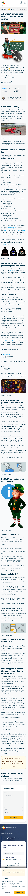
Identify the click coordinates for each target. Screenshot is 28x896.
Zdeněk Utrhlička (5, 88)
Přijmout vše (19, 892)
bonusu (9, 74)
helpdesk (3, 244)
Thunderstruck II (7, 354)
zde (5, 459)
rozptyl (9, 316)
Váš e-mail (5, 850)
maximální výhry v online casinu (9, 340)
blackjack (18, 230)
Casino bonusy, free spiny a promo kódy (13, 860)
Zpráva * (5, 792)
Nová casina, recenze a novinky (12, 865)
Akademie (13, 6)
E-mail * (5, 809)
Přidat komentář (13, 817)
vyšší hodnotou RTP (13, 227)
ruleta (23, 230)
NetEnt (6, 230)
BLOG (7, 6)
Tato (8, 618)
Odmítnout (7, 892)
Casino (21, 6)
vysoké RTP (9, 234)
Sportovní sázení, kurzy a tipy (12, 863)
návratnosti (13, 270)
